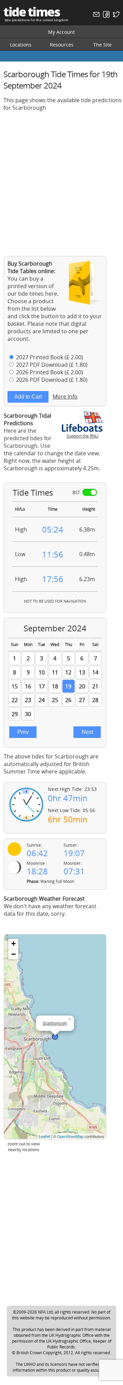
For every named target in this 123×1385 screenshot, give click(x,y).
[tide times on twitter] (115, 16)
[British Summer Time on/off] (89, 492)
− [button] (13, 954)
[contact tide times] (95, 16)
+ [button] (13, 943)
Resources (61, 44)
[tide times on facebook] (105, 16)
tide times (31, 11)
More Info (65, 396)
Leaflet (44, 1136)
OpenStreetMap (70, 1136)
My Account (61, 32)
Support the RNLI (82, 436)
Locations (20, 44)
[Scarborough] (55, 1037)
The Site (102, 44)
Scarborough (55, 1023)
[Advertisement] (61, 178)
